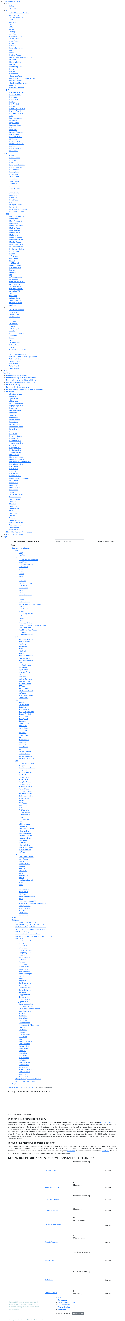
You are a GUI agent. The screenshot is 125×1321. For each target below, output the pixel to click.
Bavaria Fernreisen (16, 48)
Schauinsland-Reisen (17, 282)
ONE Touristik (14, 263)
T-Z (7, 307)
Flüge (11, 431)
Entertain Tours (15, 125)
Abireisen (12, 396)
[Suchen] (86, 541)
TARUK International (16, 310)
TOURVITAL (13, 324)
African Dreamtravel (16, 17)
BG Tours (12, 60)
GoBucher (13, 160)
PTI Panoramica (15, 268)
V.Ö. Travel (13, 347)
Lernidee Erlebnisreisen (18, 209)
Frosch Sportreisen (16, 148)
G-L (7, 153)
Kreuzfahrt (71, 1151)
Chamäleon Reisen (16, 76)
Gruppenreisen (15, 448)
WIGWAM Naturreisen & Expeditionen (23, 356)
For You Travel (14, 141)
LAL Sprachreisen (15, 205)
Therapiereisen (15, 515)
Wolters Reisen (14, 361)
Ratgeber (6, 373)
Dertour (12, 106)
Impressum (62, 1309)
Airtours (12, 24)
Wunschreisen (14, 529)
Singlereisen (13, 501)
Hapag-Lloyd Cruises (17, 165)
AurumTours (14, 41)
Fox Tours (13, 146)
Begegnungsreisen (16, 406)
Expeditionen (14, 422)
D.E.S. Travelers (15, 95)
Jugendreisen (14, 455)
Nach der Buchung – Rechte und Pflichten (21, 380)
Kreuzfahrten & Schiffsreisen (20, 462)
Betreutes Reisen (15, 410)
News (5, 371)
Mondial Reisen (15, 242)
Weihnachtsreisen (16, 522)
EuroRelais (13, 130)
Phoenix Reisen (15, 265)
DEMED (12, 102)
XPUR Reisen (14, 368)
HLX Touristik (14, 169)
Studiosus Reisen (15, 303)
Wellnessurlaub (15, 525)
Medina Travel (14, 233)
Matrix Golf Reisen (16, 226)
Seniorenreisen (15, 497)
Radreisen (13, 485)
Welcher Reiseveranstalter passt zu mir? (21, 382)
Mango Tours (14, 219)
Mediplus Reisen (15, 235)
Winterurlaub (14, 527)
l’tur (10, 202)
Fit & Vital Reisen (15, 137)
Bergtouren (13, 408)
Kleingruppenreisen (16, 457)
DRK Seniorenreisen (16, 113)
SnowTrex (13, 296)
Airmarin (12, 22)
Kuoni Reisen (14, 200)
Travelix (12, 331)
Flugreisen (13, 434)
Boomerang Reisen (16, 67)
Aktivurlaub (13, 401)
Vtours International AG (18, 354)
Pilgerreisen (13, 480)
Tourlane (12, 319)
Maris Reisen (14, 223)
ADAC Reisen (14, 15)
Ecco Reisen (13, 120)
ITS (10, 190)
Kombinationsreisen (16, 459)
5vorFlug (12, 8)
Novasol (12, 254)
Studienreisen (14, 511)
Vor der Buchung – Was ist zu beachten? (21, 378)
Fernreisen (13, 429)
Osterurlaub (13, 471)
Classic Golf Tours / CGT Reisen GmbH (23, 78)
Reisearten (10, 392)
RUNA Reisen (14, 279)
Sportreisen (13, 506)
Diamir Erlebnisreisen (17, 109)
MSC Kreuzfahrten (16, 247)
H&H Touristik (14, 162)
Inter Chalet (13, 183)
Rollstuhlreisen (14, 487)
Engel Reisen (14, 123)
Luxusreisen (13, 466)
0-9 (7, 3)
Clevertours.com (15, 81)
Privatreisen (13, 483)
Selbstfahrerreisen (16, 494)
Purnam (12, 270)
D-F (7, 90)
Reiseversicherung (13, 385)
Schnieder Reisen (15, 286)
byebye (12, 71)
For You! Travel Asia (16, 144)
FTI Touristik (13, 151)
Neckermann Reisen (16, 249)
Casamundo (13, 74)
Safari (11, 492)
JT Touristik (13, 197)
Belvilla (11, 53)
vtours (11, 352)
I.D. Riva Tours (14, 176)
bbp (10, 50)
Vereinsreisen (14, 518)
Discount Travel (15, 111)
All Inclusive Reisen (16, 403)
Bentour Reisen (15, 55)
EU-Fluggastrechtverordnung (17, 534)
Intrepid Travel (14, 188)
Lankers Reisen (15, 207)
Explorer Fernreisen (16, 132)
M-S (7, 214)
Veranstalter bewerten (62, 1313)
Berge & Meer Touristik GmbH (20, 57)
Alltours (12, 29)
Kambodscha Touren (52, 1170)
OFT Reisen (13, 256)
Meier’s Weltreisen (16, 240)
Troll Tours (13, 335)
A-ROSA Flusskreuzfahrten (19, 13)
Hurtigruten (13, 174)
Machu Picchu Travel (17, 216)
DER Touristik (14, 104)
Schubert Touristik (16, 289)
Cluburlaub (13, 417)
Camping (12, 415)
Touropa (12, 321)
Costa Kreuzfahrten (16, 88)
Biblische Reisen (15, 62)
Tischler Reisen (14, 317)
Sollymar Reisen (15, 298)
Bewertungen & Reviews (12, 1)
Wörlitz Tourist (14, 363)
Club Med (12, 85)
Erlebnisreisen (14, 420)
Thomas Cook (14, 314)
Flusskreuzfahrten (16, 436)
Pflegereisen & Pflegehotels (19, 478)
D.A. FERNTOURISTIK (16, 92)
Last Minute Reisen (16, 464)
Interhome (13, 186)
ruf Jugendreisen (15, 277)
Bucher (12, 69)
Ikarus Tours (14, 181)
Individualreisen (15, 452)
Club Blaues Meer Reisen (18, 83)
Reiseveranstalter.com (17, 1087)
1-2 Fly (11, 6)
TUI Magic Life (14, 342)
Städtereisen (14, 508)
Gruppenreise (105, 1122)
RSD (10, 275)
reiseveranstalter (24, 1298)
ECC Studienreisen (16, 118)
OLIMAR (12, 261)
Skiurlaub (12, 504)
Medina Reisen (14, 230)
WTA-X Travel (14, 366)
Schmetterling (14, 284)
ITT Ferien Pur (14, 193)
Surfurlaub (13, 513)
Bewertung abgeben (107, 541)
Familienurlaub (14, 424)
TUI (10, 340)
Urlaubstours (14, 345)
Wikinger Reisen (15, 359)
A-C (7, 10)
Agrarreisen (13, 399)
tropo (11, 338)
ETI (10, 127)
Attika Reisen (14, 39)
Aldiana (12, 27)
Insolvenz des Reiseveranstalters (18, 387)
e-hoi (11, 116)
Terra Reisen (14, 312)
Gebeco (12, 155)
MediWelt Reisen (15, 237)
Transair (12, 326)
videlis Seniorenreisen (17, 349)
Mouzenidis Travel (16, 244)
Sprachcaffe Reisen (16, 300)
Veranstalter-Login (64, 1307)
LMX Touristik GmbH (17, 212)
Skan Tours (13, 293)
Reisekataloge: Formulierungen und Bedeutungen (24, 389)
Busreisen (13, 413)
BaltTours (12, 46)
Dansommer (14, 99)
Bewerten (108, 1171)
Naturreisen (13, 469)
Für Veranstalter (64, 1305)
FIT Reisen (13, 139)
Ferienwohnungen (16, 427)
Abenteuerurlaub (15, 394)
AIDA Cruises (14, 20)
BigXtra (12, 64)
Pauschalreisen (15, 476)
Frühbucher (13, 438)
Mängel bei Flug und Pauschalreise (19, 532)
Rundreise (105, 1151)
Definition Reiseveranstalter (16, 375)
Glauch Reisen (14, 158)
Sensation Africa (15, 291)
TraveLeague (14, 328)
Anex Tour (13, 34)
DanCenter (13, 97)
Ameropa (12, 31)
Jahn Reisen (13, 195)
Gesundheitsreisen (16, 443)
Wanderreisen (14, 520)
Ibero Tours (13, 179)
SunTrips (12, 305)
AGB (59, 1298)
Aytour (11, 43)
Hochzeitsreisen (15, 450)
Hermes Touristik (15, 167)
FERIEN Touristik (15, 134)
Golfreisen (13, 445)
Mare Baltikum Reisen (17, 221)
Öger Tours (13, 258)
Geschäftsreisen (15, 441)
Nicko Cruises (14, 251)
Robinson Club (14, 272)
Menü (12, 545)
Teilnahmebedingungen (66, 1302)
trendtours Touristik (16, 333)
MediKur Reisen (15, 228)
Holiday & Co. (14, 172)
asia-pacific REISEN (16, 36)
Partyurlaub (13, 473)
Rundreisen (13, 490)
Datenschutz (62, 1300)
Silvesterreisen (14, 499)
